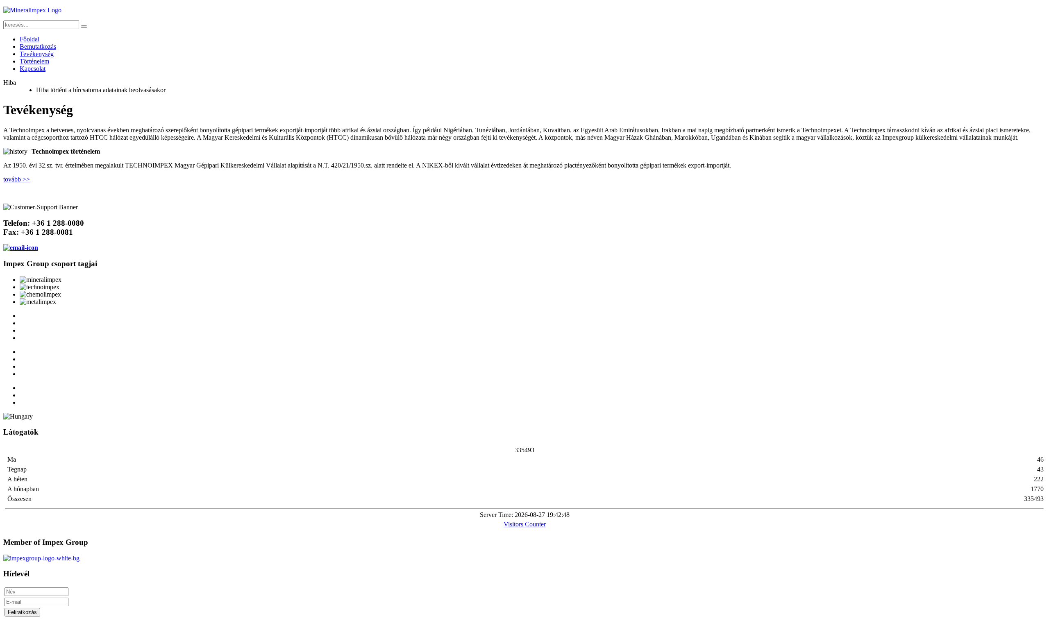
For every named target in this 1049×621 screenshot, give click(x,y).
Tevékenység (37, 53)
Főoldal (29, 39)
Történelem (34, 61)
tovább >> (16, 179)
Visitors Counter (525, 524)
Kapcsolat (32, 68)
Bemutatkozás (38, 46)
